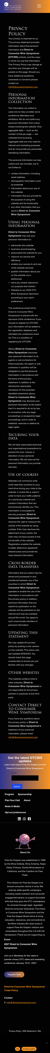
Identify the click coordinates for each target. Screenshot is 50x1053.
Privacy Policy (15, 1031)
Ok (17, 1049)
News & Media (12, 806)
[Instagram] (24, 818)
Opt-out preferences (15, 812)
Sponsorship (25, 794)
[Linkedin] (19, 818)
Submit (17, 786)
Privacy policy (29, 1049)
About (27, 800)
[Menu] (39, 6)
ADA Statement (29, 1031)
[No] (46, 1043)
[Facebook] (29, 818)
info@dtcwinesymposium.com (23, 87)
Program (9, 794)
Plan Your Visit (12, 800)
